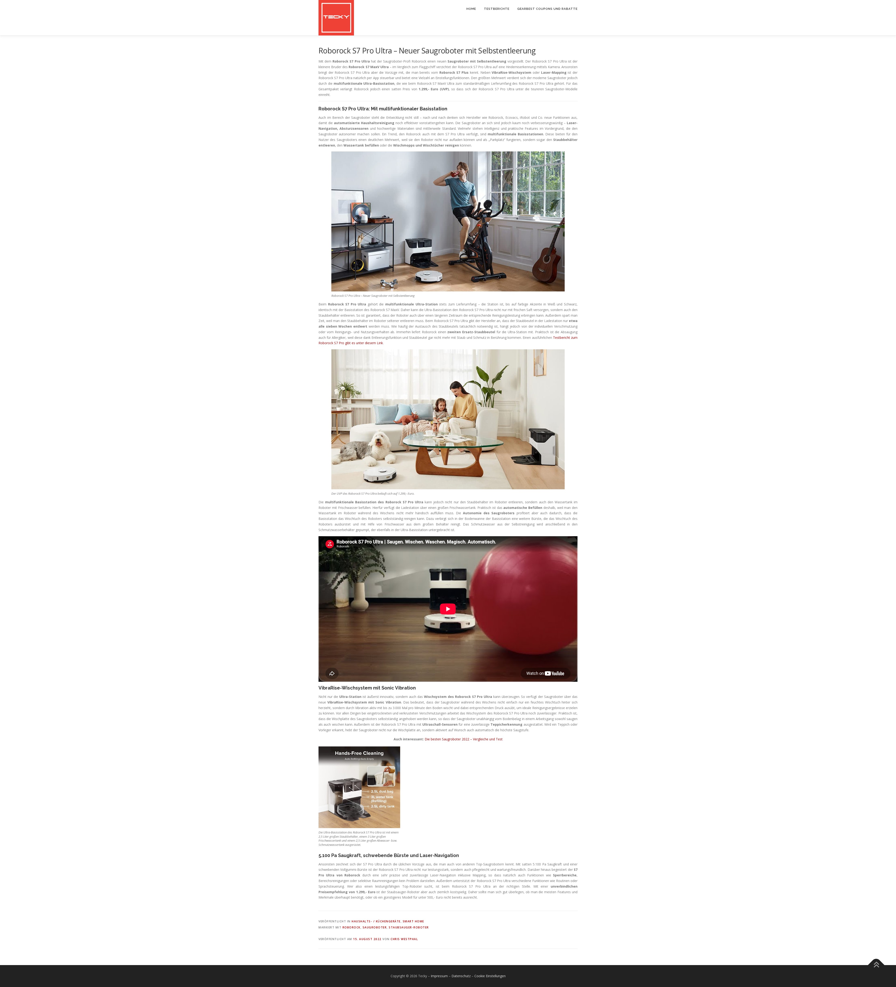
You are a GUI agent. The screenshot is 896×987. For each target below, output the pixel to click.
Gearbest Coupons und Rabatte (547, 8)
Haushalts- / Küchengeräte (376, 921)
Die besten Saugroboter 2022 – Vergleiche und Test (464, 739)
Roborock (351, 927)
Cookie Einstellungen (490, 976)
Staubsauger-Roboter (409, 927)
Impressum (439, 976)
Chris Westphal (404, 939)
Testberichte (496, 8)
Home (471, 8)
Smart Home (413, 921)
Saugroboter (375, 927)
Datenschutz (461, 976)
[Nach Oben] (876, 965)
